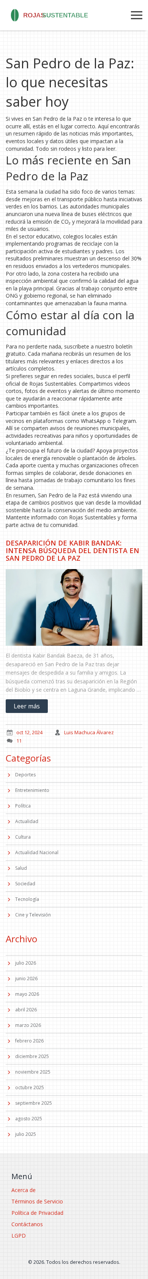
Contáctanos (27, 1224)
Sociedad (25, 883)
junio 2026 (26, 978)
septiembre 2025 (33, 1103)
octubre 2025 (29, 1087)
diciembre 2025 (32, 1056)
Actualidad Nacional (36, 852)
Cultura (23, 837)
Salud (21, 868)
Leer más (27, 706)
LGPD (18, 1235)
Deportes (25, 774)
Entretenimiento (32, 790)
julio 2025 (25, 1134)
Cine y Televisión (33, 915)
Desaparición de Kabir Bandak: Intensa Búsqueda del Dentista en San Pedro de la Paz (72, 550)
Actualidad (26, 821)
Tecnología (27, 899)
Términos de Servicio (37, 1201)
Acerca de (23, 1190)
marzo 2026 (28, 1025)
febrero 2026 (29, 1041)
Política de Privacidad (37, 1212)
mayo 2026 (27, 994)
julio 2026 (25, 963)
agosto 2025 (28, 1118)
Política (23, 806)
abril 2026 (26, 1009)
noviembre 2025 (32, 1072)
